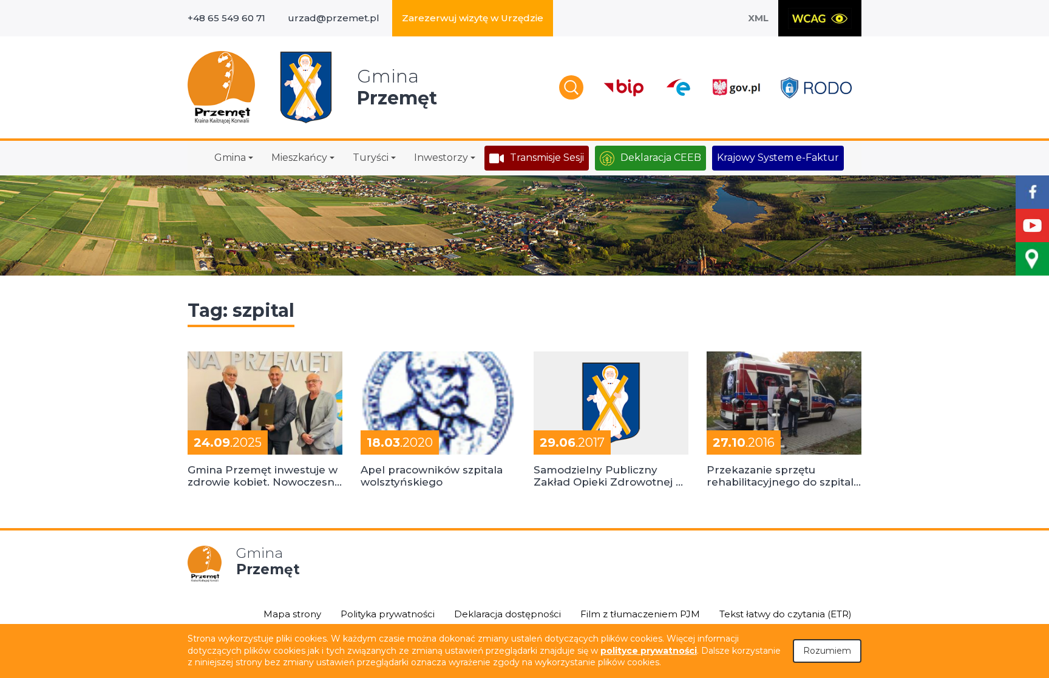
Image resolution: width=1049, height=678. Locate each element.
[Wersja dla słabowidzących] (819, 18)
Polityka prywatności (388, 614)
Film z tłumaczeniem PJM (640, 614)
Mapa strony (292, 614)
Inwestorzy (441, 157)
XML (758, 18)
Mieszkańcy (299, 157)
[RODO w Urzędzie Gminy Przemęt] (816, 87)
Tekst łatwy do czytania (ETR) (785, 614)
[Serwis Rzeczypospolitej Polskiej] (736, 87)
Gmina (230, 157)
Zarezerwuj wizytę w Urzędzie (472, 18)
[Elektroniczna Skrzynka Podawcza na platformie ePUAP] (678, 87)
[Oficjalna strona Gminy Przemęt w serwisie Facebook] (1032, 192)
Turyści (371, 157)
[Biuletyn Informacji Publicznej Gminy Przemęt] (624, 87)
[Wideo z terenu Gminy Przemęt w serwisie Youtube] (1032, 225)
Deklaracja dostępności (507, 614)
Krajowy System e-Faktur (778, 157)
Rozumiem (827, 650)
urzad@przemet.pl (333, 18)
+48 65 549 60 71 (226, 18)
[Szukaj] (571, 87)
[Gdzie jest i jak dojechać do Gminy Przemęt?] (1032, 259)
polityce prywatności (648, 650)
